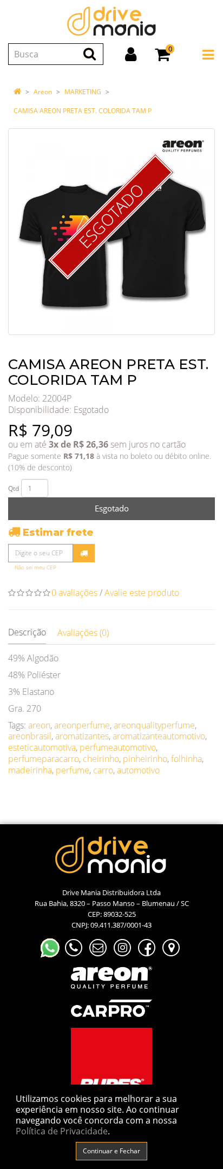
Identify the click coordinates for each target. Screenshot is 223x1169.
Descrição (27, 632)
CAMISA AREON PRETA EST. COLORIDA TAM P (83, 110)
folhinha (186, 759)
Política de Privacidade (62, 1131)
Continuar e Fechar (111, 1150)
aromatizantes (82, 736)
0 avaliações (74, 593)
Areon (43, 91)
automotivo (138, 770)
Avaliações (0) (83, 633)
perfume (72, 770)
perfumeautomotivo (118, 747)
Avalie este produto (141, 593)
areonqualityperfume (154, 725)
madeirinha (30, 770)
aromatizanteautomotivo (159, 736)
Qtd (13, 488)
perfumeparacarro (43, 759)
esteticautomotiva (42, 747)
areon (39, 725)
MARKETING (82, 91)
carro (103, 770)
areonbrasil (29, 736)
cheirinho (101, 759)
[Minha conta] (130, 54)
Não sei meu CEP (35, 567)
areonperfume (82, 725)
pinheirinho (145, 759)
